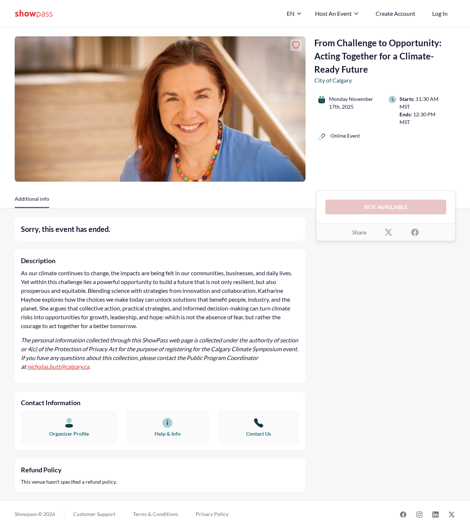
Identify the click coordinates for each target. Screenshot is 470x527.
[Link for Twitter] (451, 514)
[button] (32, 201)
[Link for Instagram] (419, 514)
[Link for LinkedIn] (435, 514)
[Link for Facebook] (403, 514)
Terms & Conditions (155, 514)
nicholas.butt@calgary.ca (58, 366)
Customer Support (94, 514)
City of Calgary (333, 80)
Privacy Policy (212, 514)
